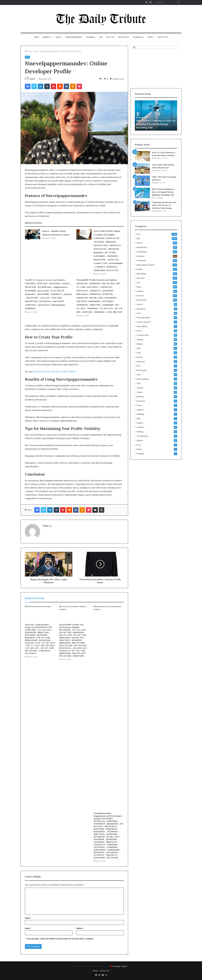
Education (140, 309)
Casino (139, 392)
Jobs (138, 383)
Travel (139, 304)
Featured (140, 401)
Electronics (141, 370)
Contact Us (162, 37)
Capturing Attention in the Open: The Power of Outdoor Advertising (164, 205)
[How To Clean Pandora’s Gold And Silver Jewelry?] (142, 156)
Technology (138, 37)
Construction (142, 335)
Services (140, 295)
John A (32, 79)
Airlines (139, 423)
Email (28, 928)
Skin (138, 418)
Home (36, 37)
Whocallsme (141, 326)
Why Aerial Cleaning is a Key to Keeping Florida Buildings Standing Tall (155, 124)
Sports (150, 37)
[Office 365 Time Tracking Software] (142, 181)
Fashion (139, 291)
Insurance (90, 37)
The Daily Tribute (119, 966)
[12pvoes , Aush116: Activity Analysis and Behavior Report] (32, 234)
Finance (139, 344)
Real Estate (123, 37)
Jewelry (139, 388)
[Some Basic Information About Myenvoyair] (142, 168)
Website (79, 928)
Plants (139, 449)
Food (138, 331)
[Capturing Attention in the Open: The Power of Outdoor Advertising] (142, 206)
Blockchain (141, 274)
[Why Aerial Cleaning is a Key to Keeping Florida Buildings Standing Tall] (142, 193)
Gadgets (140, 410)
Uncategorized (143, 317)
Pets (138, 366)
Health (59, 37)
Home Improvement (74, 37)
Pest (138, 445)
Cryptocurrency (143, 322)
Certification (142, 436)
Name (28, 918)
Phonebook (141, 247)
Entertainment (142, 379)
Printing (140, 453)
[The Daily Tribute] (101, 19)
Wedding (140, 414)
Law (100, 37)
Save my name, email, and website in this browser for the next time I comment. (60, 938)
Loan (138, 353)
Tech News (141, 260)
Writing (139, 432)
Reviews (140, 396)
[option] (156, 115)
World (139, 243)
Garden (139, 440)
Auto (138, 313)
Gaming (139, 339)
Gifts (138, 374)
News (138, 287)
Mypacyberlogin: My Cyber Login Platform (55, 371)
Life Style (110, 37)
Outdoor (140, 427)
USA (138, 234)
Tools (139, 405)
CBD (138, 348)
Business (46, 37)
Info (36, 51)
